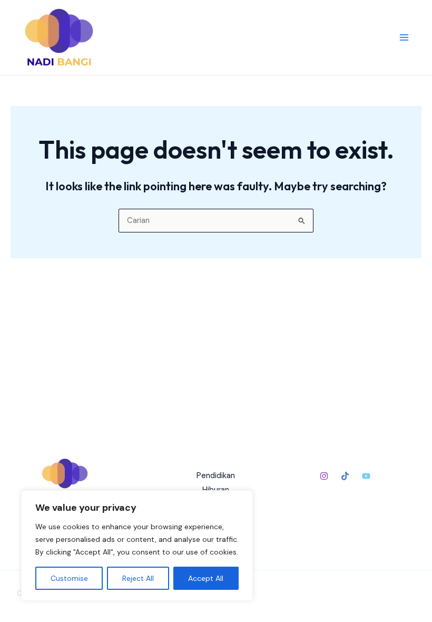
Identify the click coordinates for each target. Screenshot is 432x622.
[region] (137, 545)
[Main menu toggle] (404, 37)
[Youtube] (366, 476)
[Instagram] (324, 476)
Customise (69, 578)
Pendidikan (216, 476)
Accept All (205, 578)
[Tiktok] (345, 476)
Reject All (138, 578)
